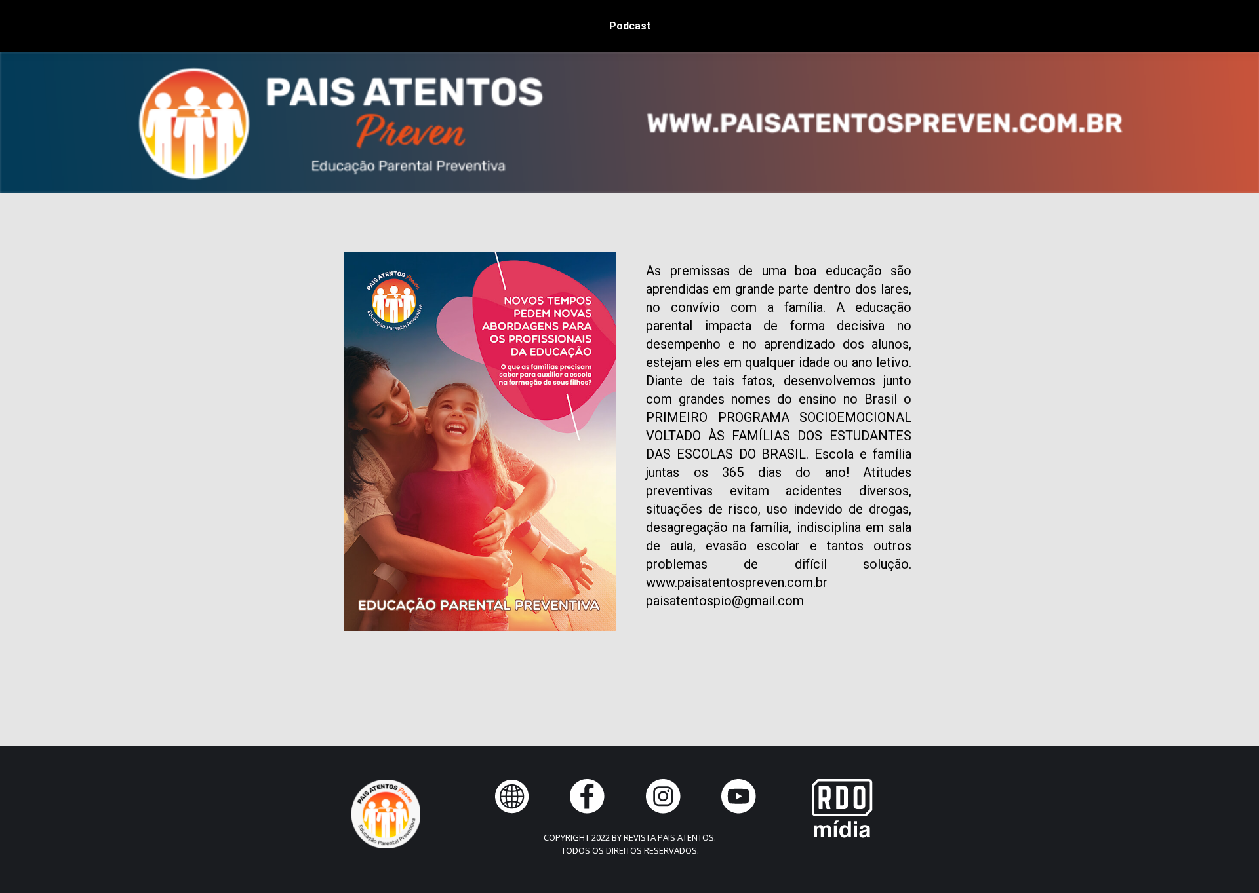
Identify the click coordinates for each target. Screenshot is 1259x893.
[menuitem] (630, 26)
